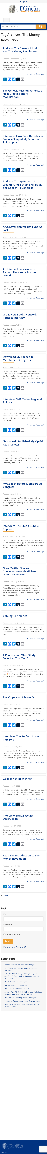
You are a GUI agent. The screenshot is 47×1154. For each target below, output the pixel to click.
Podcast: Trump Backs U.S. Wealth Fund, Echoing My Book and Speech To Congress (22, 185)
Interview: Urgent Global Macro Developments (22, 1001)
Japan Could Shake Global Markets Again (20, 965)
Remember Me (12, 934)
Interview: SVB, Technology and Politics (22, 400)
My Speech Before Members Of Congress (22, 485)
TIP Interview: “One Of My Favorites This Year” (19, 656)
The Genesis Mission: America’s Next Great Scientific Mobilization (22, 94)
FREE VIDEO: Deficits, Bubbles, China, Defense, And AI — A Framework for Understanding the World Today (22, 976)
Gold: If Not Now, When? (18, 778)
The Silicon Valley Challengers (15, 985)
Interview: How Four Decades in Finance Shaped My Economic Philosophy (23, 139)
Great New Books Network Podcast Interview (20, 316)
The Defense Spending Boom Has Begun (20, 998)
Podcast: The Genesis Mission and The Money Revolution (21, 50)
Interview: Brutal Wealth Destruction (18, 817)
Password (8, 924)
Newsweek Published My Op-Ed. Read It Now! (23, 443)
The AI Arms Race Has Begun (15, 982)
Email (6, 914)
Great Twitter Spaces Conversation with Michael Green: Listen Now (20, 571)
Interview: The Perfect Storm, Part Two (21, 738)
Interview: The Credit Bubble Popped (21, 527)
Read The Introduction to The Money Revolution (21, 857)
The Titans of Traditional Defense (16, 989)
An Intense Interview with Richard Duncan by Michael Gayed (20, 272)
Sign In (24, 1)
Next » (6, 896)
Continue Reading (35, 74)
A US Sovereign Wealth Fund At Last (22, 228)
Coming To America (15, 616)
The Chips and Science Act (19, 697)
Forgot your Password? (14, 947)
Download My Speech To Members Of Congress (18, 358)
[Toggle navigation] (6, 20)
